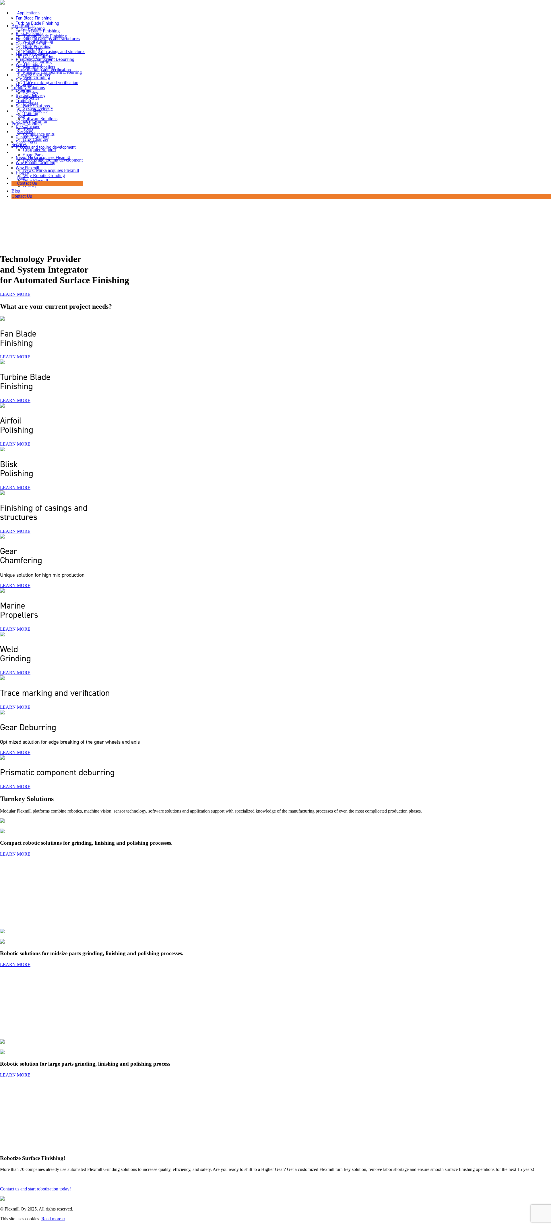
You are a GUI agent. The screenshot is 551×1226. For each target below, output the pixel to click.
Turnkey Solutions (33, 75)
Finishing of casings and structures (48, 39)
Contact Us (27, 183)
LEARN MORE (15, 294)
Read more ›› (53, 1218)
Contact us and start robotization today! (35, 1188)
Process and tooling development (46, 147)
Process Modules (32, 111)
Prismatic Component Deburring (45, 59)
